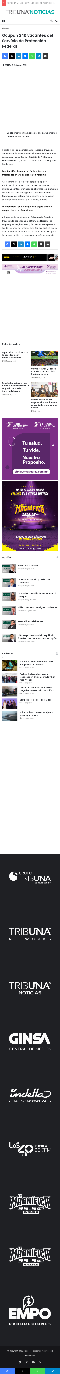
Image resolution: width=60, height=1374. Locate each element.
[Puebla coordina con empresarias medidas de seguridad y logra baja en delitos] (44, 389)
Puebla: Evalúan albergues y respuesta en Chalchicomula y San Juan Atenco (37, 677)
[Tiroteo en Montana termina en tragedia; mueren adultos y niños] (9, 691)
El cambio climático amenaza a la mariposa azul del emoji (37, 663)
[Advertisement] (30, 97)
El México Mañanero (29, 565)
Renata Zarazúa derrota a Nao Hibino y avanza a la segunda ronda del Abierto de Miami (15, 387)
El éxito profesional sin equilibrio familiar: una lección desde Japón (37, 637)
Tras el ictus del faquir (30, 621)
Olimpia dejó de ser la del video (35, 699)
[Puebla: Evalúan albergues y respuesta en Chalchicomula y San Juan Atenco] (9, 678)
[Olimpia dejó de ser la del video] (9, 703)
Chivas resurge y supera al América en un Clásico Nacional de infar (43, 371)
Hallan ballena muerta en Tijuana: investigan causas (37, 714)
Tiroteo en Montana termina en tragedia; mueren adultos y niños (37, 689)
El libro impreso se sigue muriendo (37, 607)
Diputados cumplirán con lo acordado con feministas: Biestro (15, 355)
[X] (12, 56)
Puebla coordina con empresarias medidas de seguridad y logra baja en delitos (44, 403)
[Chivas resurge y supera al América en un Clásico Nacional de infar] (44, 358)
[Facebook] (5, 56)
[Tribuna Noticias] (30, 12)
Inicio (6, 28)
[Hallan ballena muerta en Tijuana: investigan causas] (9, 716)
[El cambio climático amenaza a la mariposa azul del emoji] (9, 665)
